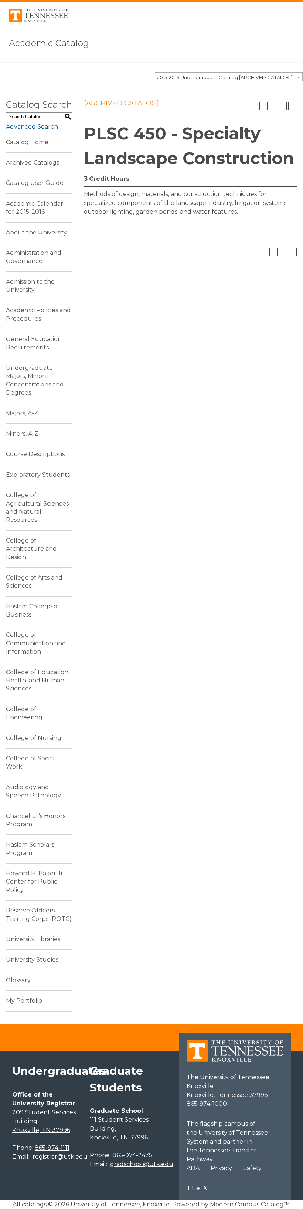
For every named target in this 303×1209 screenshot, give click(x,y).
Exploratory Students (38, 474)
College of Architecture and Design (31, 549)
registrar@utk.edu (60, 1156)
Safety (252, 1168)
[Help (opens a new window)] (292, 106)
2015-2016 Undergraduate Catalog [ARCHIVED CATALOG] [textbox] (224, 77)
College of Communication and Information (36, 643)
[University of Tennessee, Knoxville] (38, 20)
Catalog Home (27, 142)
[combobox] (229, 76)
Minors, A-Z (22, 433)
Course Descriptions (35, 453)
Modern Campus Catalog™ (250, 1204)
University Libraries (33, 939)
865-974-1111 (52, 1147)
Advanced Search (32, 126)
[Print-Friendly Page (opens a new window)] (283, 106)
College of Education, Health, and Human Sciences (37, 680)
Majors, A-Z (22, 413)
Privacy (221, 1168)
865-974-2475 (132, 1155)
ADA (193, 1168)
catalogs (34, 1204)
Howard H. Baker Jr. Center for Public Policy (35, 882)
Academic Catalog (49, 43)
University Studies (32, 959)
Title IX (197, 1188)
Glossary (18, 980)
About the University (36, 232)
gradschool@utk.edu (141, 1164)
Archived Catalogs (32, 162)
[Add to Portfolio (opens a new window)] (263, 106)
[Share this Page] (273, 106)
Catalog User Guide (35, 182)
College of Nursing (33, 738)
